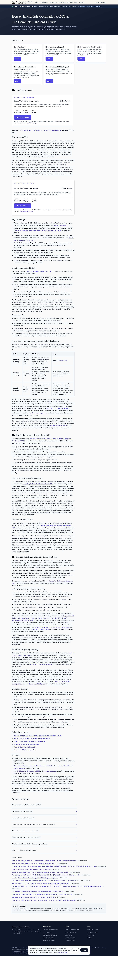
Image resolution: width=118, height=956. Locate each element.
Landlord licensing (70, 937)
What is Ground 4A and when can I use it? (25, 831)
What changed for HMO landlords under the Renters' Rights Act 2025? (33, 824)
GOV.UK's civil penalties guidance (40, 664)
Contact (81, 2)
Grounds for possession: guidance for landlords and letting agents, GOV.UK (37, 892)
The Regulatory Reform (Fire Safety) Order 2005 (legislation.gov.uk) (35, 878)
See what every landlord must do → (90, 6)
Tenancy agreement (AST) (51, 929)
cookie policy (62, 952)
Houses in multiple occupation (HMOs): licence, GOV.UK (33, 766)
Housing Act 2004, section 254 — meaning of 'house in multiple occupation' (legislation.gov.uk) (44, 860)
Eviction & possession (71, 932)
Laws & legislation (70, 940)
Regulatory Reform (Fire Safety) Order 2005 (38, 484)
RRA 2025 (70, 2)
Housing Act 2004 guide (37, 684)
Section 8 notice (48, 932)
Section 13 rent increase (50, 935)
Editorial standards (92, 932)
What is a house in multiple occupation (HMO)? (26, 805)
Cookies (92, 947)
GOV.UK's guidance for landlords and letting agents (52, 627)
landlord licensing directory (38, 413)
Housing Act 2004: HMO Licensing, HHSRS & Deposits (32, 738)
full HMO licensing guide (58, 425)
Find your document (100, 2)
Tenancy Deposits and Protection (25, 747)
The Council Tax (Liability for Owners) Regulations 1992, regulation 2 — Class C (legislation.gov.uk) (45, 881)
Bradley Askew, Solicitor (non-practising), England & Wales (41, 130)
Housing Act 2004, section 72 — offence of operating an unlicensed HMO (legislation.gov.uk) (43, 900)
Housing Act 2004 (33, 771)
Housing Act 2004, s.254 (62, 225)
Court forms (68, 935)
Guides (36, 2)
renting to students (49, 771)
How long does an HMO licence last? (23, 818)
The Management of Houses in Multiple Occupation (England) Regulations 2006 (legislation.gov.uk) (46, 875)
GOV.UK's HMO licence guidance (58, 408)
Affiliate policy (91, 935)
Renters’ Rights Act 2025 (72, 929)
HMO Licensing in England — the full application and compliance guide (38, 736)
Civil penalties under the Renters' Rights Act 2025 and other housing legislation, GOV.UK (42, 894)
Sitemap (104, 947)
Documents (53, 2)
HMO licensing (22, 771)
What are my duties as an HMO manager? (24, 850)
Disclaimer (98, 947)
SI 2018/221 (63, 361)
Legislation (44, 2)
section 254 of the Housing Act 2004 (38, 271)
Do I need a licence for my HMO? (22, 811)
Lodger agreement (48, 937)
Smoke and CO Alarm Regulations (25, 750)
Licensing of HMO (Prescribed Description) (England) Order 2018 (38, 230)
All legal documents (48, 940)
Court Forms (62, 2)
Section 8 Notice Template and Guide (26, 744)
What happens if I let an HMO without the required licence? (30, 844)
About (76, 2)
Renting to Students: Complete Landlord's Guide (30, 741)
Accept (84, 950)
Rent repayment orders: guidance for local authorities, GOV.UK (33, 897)
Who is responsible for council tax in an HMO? (26, 837)
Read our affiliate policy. (29, 123)
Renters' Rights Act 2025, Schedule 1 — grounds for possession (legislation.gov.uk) (40, 883)
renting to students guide (40, 629)
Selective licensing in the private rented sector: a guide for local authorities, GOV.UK (40, 872)
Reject (75, 950)
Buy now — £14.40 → (22, 117)
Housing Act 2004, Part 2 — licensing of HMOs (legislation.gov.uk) (34, 863)
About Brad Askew (92, 929)
